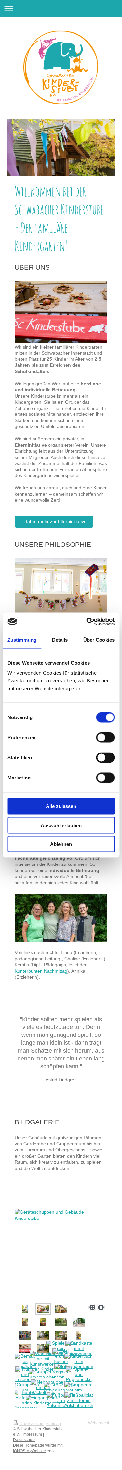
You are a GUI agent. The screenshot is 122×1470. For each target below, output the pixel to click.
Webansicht (98, 1423)
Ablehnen (61, 844)
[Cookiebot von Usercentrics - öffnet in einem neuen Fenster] (87, 622)
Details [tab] (60, 639)
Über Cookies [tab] (99, 639)
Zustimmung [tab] (21, 639)
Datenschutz (24, 1440)
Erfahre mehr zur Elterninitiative (54, 521)
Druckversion (31, 1423)
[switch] (105, 737)
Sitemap (53, 1423)
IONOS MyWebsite (29, 1451)
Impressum (32, 1434)
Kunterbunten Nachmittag (41, 971)
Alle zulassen (61, 806)
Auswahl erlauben (61, 825)
